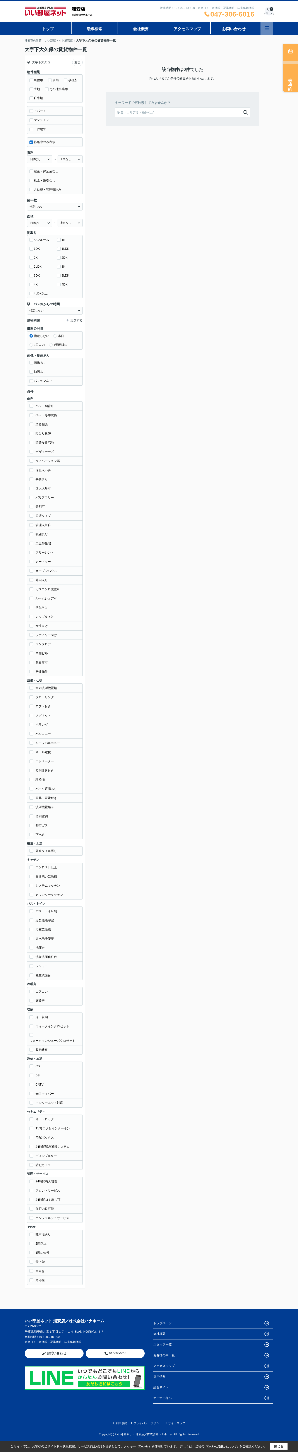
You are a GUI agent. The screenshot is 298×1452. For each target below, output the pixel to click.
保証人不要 (43, 470)
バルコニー (43, 733)
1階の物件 (43, 1252)
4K (36, 284)
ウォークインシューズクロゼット (52, 1040)
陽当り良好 (43, 433)
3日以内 (39, 345)
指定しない (41, 336)
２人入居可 (43, 488)
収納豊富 (42, 1050)
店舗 (56, 80)
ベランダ (42, 724)
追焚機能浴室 (45, 920)
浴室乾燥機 (43, 929)
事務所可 (42, 479)
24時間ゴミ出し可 (48, 1199)
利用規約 (121, 1423)
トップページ (162, 1323)
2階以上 (41, 1243)
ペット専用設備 (46, 415)
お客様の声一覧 (164, 1355)
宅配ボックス (45, 1137)
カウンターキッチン (49, 894)
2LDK (37, 266)
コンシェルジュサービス (52, 1218)
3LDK (65, 275)
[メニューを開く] (267, 28)
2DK (64, 257)
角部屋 (40, 1280)
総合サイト (161, 1387)
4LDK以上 (41, 293)
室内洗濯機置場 (46, 688)
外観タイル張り (46, 851)
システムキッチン (48, 885)
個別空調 (42, 816)
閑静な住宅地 (45, 442)
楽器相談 (42, 424)
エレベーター (45, 761)
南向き (40, 1271)
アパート (40, 111)
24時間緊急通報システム (53, 1146)
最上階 (40, 1262)
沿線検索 (94, 29)
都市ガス (42, 825)
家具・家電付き (46, 798)
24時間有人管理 (46, 1181)
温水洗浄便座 (45, 938)
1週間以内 (60, 345)
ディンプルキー (46, 1156)
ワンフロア (43, 644)
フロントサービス (48, 1190)
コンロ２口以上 (46, 867)
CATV (39, 1084)
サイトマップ (176, 1423)
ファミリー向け (46, 635)
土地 (37, 89)
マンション (41, 120)
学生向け (42, 607)
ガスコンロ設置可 (48, 589)
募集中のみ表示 (44, 142)
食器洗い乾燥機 (46, 876)
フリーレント (45, 552)
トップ (48, 29)
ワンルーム (41, 239)
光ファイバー (45, 1093)
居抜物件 (42, 671)
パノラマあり (43, 381)
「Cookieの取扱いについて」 (221, 1446)
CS (38, 1066)
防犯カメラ (43, 1165)
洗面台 (40, 947)
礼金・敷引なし (44, 180)
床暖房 (40, 1000)
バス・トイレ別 (46, 911)
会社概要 (141, 29)
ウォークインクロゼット (52, 1026)
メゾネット (43, 715)
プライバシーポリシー (148, 1423)
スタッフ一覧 (162, 1344)
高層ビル (42, 653)
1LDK (65, 248)
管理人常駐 (43, 525)
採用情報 (159, 1376)
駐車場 (38, 98)
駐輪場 (40, 779)
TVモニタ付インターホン (53, 1128)
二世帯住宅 (43, 543)
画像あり (40, 362)
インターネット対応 (49, 1103)
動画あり (40, 371)
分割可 (40, 506)
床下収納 (42, 1017)
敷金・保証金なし (46, 171)
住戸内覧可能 (45, 1209)
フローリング (45, 697)
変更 (77, 62)
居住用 (38, 80)
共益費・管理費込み (47, 189)
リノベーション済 (48, 461)
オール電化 (43, 752)
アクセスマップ (187, 29)
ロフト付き (43, 706)
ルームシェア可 (46, 598)
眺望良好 (42, 534)
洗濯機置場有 (45, 807)
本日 (61, 336)
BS (37, 1075)
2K (36, 257)
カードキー (43, 561)
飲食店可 (42, 662)
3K (63, 266)
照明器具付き (45, 770)
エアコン (42, 991)
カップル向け (45, 616)
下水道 (40, 834)
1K (63, 239)
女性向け (42, 626)
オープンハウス (46, 571)
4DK (64, 284)
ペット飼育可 (45, 406)
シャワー (42, 966)
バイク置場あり (46, 788)
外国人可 (42, 580)
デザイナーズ (45, 451)
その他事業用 (59, 89)
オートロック (45, 1119)
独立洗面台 (43, 975)
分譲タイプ (43, 516)
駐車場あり (43, 1234)
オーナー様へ (162, 1398)
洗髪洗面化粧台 (46, 957)
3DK (37, 275)
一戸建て (40, 129)
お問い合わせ (234, 29)
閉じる (278, 1446)
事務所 (72, 80)
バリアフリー (45, 497)
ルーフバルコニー (48, 743)
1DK (37, 248)
